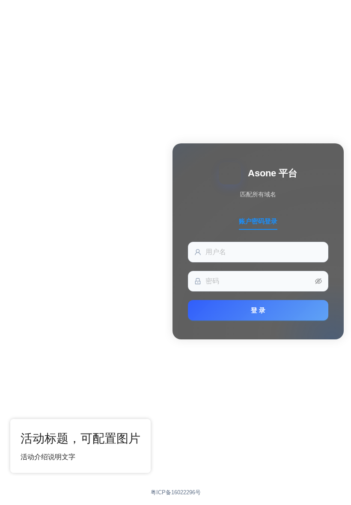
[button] (318, 281)
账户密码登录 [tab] (258, 221)
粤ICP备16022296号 (176, 492)
